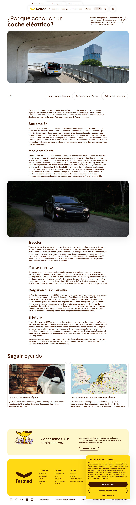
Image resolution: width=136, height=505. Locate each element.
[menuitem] (54, 9)
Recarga (64, 9)
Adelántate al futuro (115, 96)
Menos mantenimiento (58, 96)
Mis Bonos (73, 476)
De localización (59, 473)
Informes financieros (76, 478)
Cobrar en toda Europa (87, 96)
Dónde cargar (43, 473)
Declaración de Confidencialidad (65, 499)
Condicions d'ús (44, 499)
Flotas (56, 476)
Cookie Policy (103, 478)
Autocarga (42, 484)
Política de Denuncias (99, 499)
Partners (58, 470)
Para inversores (74, 4)
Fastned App (42, 481)
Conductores (44, 470)
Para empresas (57, 4)
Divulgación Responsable (119, 499)
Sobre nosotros (75, 9)
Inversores (74, 470)
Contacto (58, 484)
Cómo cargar (43, 476)
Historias (87, 9)
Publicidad (58, 478)
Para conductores (39, 4)
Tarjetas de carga (60, 481)
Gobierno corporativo (76, 481)
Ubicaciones (54, 9)
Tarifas (41, 478)
